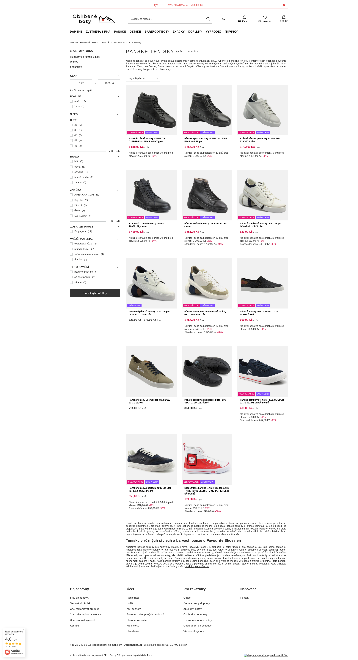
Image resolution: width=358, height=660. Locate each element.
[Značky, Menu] (186, 31)
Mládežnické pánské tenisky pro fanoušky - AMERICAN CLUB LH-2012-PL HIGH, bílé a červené (206, 491)
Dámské (76, 31)
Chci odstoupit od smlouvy (85, 614)
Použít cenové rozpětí (81, 90)
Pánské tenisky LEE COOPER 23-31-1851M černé (259, 313)
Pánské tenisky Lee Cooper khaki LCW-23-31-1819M (150, 401)
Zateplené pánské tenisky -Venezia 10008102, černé (147, 225)
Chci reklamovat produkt (84, 608)
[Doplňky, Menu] (204, 31)
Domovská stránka (89, 42)
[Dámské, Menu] (84, 31)
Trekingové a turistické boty (85, 56)
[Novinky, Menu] (240, 31)
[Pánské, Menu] (128, 31)
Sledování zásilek (80, 603)
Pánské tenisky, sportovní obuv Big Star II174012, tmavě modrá (150, 489)
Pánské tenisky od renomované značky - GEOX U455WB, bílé (205, 313)
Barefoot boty (157, 31)
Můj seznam (134, 608)
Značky (179, 31)
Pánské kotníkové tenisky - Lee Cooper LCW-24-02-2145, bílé (261, 225)
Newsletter (133, 631)
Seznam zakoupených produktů (145, 614)
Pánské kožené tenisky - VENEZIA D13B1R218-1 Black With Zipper (147, 140)
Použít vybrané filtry (95, 293)
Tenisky (74, 61)
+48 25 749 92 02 (80, 644)
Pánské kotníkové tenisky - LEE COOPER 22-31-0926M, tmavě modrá (262, 401)
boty (156, 63)
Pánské (120, 31)
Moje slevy (133, 625)
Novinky (231, 31)
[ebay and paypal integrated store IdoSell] (266, 655)
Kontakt (74, 625)
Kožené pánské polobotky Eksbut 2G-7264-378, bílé (260, 140)
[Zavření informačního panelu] (284, 5)
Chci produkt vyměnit (82, 619)
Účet (130, 589)
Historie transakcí (137, 619)
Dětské (135, 31)
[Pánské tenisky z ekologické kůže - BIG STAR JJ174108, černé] (207, 371)
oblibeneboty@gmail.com (107, 644)
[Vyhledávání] (208, 19)
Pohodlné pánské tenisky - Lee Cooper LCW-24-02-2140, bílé (149, 313)
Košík (130, 603)
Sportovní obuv (120, 42)
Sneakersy (76, 66)
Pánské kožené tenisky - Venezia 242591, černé (206, 225)
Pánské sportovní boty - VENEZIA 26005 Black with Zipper (205, 140)
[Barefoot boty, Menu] (171, 31)
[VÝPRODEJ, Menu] (223, 31)
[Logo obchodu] (93, 19)
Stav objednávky (79, 597)
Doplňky (195, 31)
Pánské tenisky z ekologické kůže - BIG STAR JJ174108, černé (205, 401)
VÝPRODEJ (213, 31)
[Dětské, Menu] (143, 31)
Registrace (133, 597)
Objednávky (79, 589)
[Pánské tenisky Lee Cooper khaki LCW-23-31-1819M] (151, 371)
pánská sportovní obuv (196, 566)
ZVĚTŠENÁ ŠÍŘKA (98, 31)
